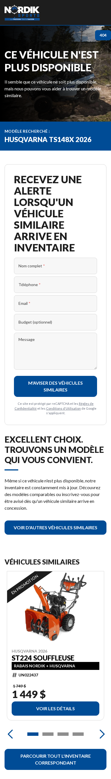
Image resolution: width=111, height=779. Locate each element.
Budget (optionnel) (35, 322)
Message (26, 339)
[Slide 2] (48, 734)
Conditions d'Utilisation (63, 408)
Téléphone (29, 284)
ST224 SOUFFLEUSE (43, 658)
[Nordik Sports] (22, 12)
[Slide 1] (32, 734)
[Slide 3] (63, 734)
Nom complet (31, 265)
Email (24, 303)
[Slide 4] (78, 734)
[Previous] (10, 734)
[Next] (100, 734)
